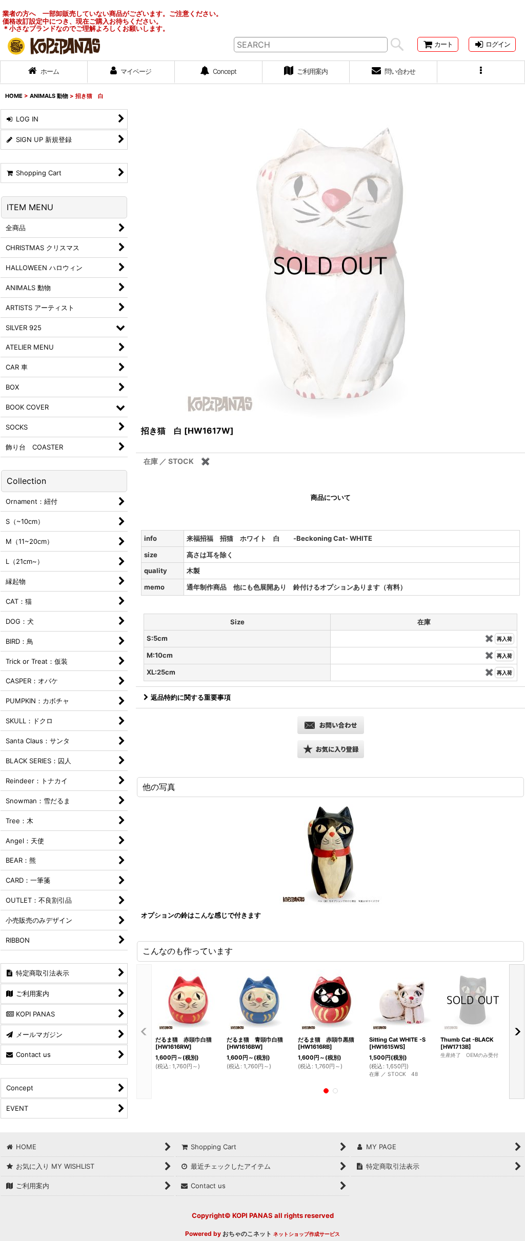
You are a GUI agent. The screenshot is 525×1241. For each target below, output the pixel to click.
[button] (481, 72)
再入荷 (504, 639)
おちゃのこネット (247, 1233)
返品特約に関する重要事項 (191, 697)
